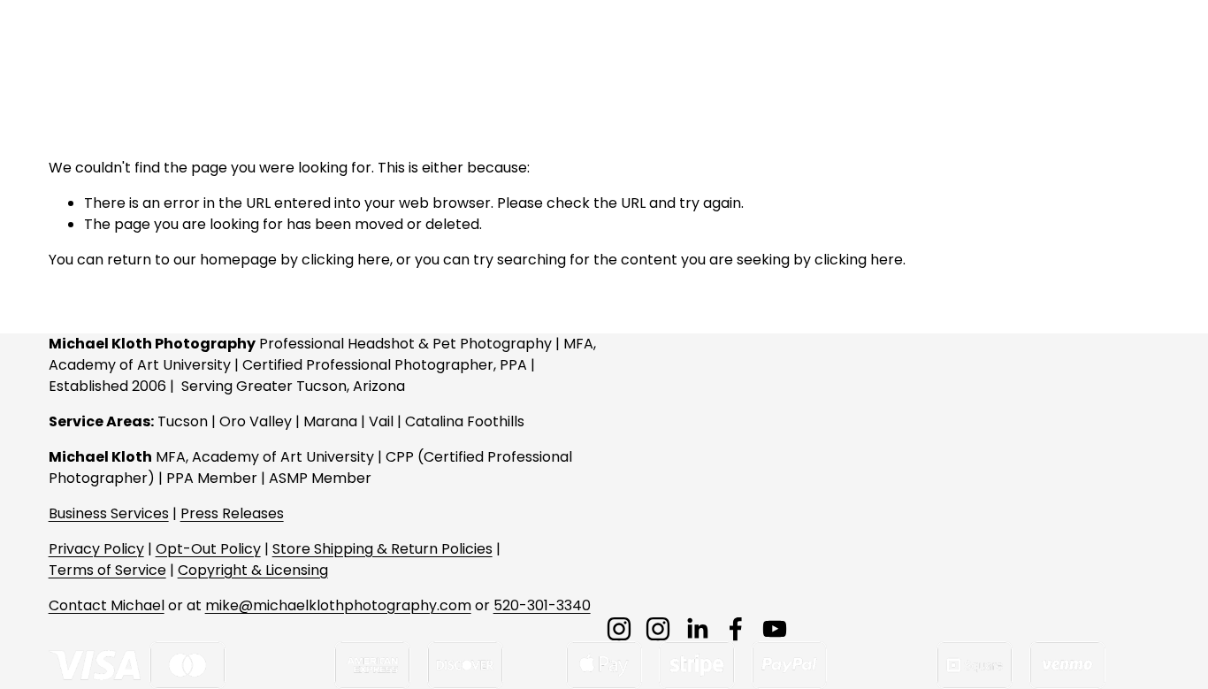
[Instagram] (619, 628)
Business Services (109, 513)
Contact (965, 47)
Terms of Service (107, 570)
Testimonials (1061, 47)
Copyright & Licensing (253, 570)
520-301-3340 (542, 605)
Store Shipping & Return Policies (382, 549)
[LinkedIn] (696, 628)
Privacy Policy (96, 549)
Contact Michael (106, 605)
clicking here (346, 259)
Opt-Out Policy (208, 549)
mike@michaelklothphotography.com (338, 605)
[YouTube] (774, 628)
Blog (1144, 47)
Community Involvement (633, 47)
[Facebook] (735, 628)
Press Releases (232, 513)
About (889, 47)
